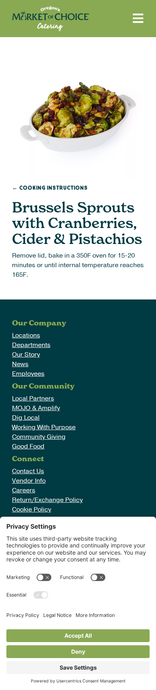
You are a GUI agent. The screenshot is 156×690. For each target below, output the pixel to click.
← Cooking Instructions (50, 187)
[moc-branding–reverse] (50, 9)
